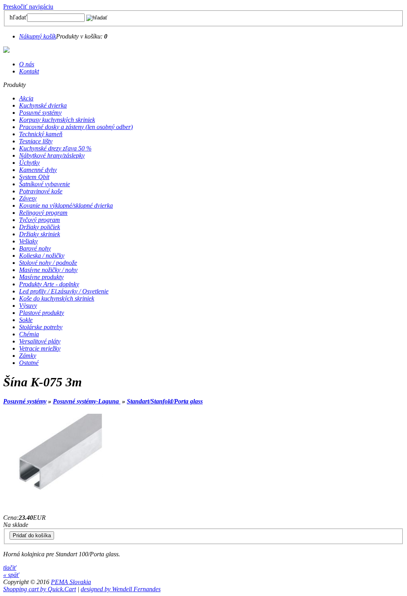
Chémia (29, 334)
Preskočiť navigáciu (28, 6)
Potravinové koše (40, 191)
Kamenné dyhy (38, 169)
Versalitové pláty (39, 341)
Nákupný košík (37, 36)
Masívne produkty (41, 277)
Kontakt (29, 71)
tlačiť (9, 567)
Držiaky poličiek (39, 227)
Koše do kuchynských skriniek (56, 298)
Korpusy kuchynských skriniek (57, 119)
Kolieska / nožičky (41, 255)
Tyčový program (39, 219)
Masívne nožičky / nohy (48, 269)
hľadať (18, 17)
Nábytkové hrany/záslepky (52, 155)
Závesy (28, 198)
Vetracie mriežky (39, 348)
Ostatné (29, 362)
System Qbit (34, 177)
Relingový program (43, 212)
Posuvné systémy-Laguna (86, 401)
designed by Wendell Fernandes (121, 589)
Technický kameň (40, 134)
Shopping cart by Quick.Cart (39, 589)
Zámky (27, 355)
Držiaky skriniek (39, 234)
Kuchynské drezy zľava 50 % (55, 148)
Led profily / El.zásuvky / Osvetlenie (64, 291)
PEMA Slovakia (71, 582)
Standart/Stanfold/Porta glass (165, 401)
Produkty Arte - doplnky (49, 284)
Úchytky (29, 162)
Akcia (26, 98)
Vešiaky (28, 241)
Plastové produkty (41, 312)
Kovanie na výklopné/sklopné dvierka (66, 205)
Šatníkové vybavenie (44, 184)
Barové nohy (35, 248)
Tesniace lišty (35, 141)
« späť (11, 574)
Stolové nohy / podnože (48, 262)
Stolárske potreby (40, 327)
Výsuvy (28, 305)
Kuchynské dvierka (43, 105)
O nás (26, 64)
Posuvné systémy (40, 112)
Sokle (26, 319)
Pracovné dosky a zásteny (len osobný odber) (76, 126)
